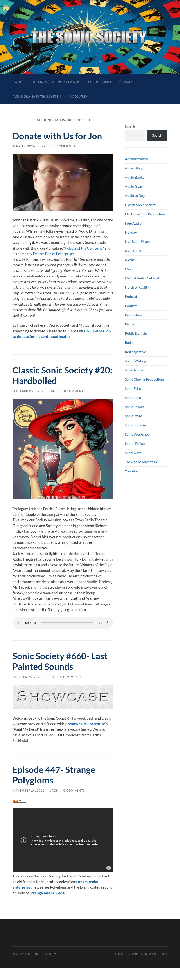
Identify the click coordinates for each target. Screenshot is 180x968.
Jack (44, 146)
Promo (130, 324)
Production (133, 315)
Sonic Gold (133, 397)
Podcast (131, 296)
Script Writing (135, 361)
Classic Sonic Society (140, 205)
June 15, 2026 (24, 146)
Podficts (131, 306)
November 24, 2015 (29, 790)
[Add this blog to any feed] (19, 801)
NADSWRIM (79, 96)
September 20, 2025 (29, 391)
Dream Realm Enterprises (53, 253)
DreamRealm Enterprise (85, 723)
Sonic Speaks (134, 407)
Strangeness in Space (47, 893)
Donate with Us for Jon (57, 136)
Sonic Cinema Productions (145, 379)
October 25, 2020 (27, 677)
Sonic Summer (135, 425)
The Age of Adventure (141, 462)
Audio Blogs (134, 168)
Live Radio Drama (138, 241)
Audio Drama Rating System (37, 96)
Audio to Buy (135, 195)
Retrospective (135, 352)
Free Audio (133, 223)
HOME (17, 81)
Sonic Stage (133, 416)
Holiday (131, 232)
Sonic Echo (133, 388)
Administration (136, 159)
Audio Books (134, 177)
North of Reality (137, 287)
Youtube (131, 471)
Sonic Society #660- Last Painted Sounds (60, 661)
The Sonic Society (40, 954)
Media (130, 260)
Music (129, 269)
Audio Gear (133, 186)
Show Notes (134, 370)
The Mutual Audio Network (55, 81)
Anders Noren (143, 954)
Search (130, 126)
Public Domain (136, 333)
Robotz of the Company (84, 248)
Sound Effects (135, 443)
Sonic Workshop (137, 434)
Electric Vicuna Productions (146, 214)
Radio (129, 342)
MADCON (133, 250)
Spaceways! (133, 453)
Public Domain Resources (110, 81)
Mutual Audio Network (142, 278)
